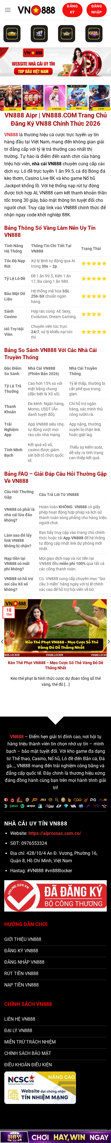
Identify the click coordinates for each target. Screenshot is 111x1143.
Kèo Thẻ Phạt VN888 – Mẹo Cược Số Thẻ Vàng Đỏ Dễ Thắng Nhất (55, 665)
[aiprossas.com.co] (36, 10)
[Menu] (7, 10)
